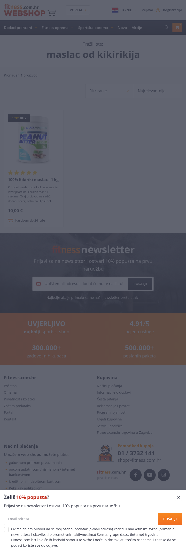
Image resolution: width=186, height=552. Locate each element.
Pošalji (170, 519)
